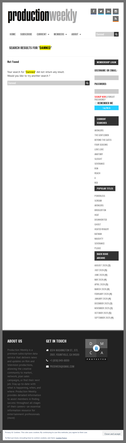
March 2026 (100, 289)
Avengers (99, 130)
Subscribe (26, 34)
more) (11, 418)
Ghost (97, 224)
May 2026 (98, 279)
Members (59, 34)
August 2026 (100, 265)
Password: (100, 84)
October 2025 (101, 312)
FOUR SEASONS (101, 144)
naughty (98, 238)
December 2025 (101, 303)
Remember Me (105, 103)
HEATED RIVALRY (101, 229)
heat (96, 214)
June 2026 (99, 274)
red (96, 182)
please (97, 248)
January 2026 (101, 298)
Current (42, 34)
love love (99, 149)
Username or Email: (105, 70)
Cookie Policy (61, 438)
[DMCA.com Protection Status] (96, 340)
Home (13, 34)
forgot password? (104, 98)
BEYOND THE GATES (103, 139)
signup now (100, 96)
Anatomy (98, 154)
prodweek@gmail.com (62, 366)
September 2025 (102, 317)
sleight (98, 158)
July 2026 (99, 270)
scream (98, 200)
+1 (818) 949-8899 (59, 360)
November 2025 (101, 308)
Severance (99, 163)
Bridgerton (100, 210)
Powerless (99, 195)
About (74, 34)
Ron (96, 168)
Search (116, 34)
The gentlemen (101, 135)
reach (97, 173)
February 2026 (101, 293)
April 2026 (99, 284)
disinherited (100, 219)
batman (98, 233)
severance (99, 243)
